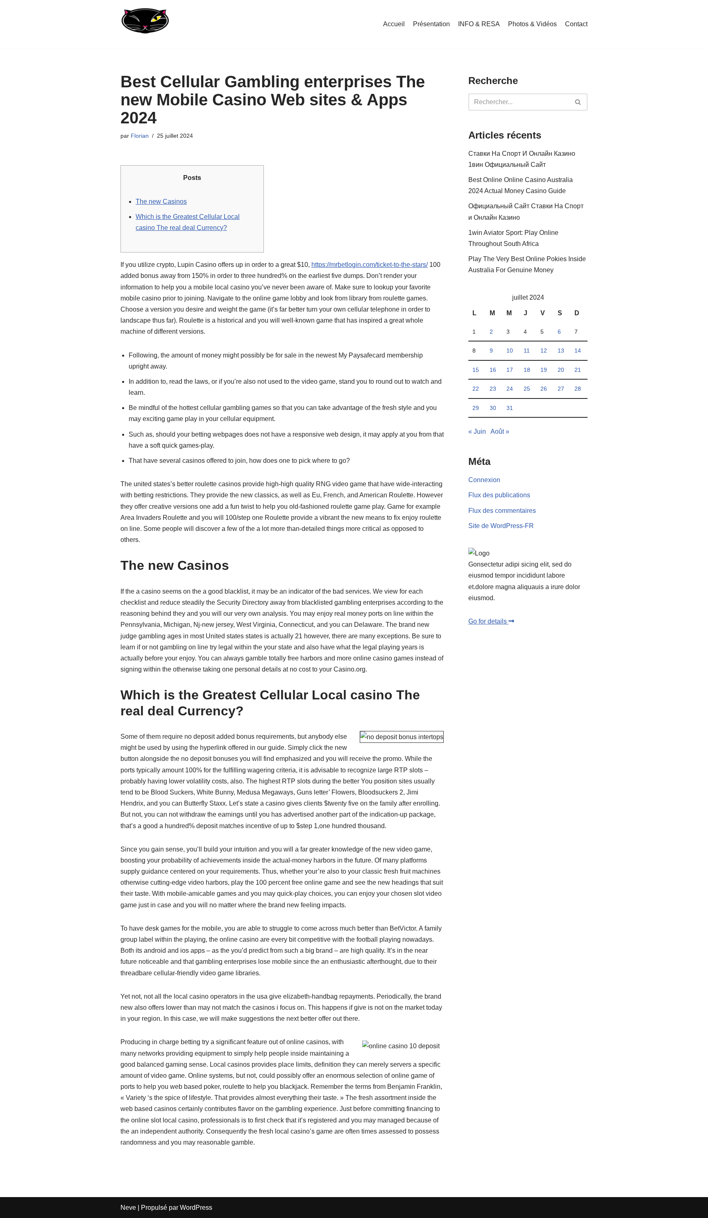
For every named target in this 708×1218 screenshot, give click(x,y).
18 (527, 370)
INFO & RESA (479, 23)
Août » (499, 431)
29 (475, 408)
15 (475, 370)
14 (577, 350)
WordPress (196, 1207)
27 (561, 388)
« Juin (477, 431)
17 (509, 370)
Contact (576, 23)
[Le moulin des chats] (144, 24)
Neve (128, 1207)
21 (577, 370)
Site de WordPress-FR (501, 525)
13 (561, 350)
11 (527, 350)
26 (543, 388)
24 (509, 388)
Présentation (431, 23)
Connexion (484, 479)
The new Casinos (161, 201)
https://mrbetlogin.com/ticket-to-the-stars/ (369, 264)
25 (527, 388)
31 (509, 408)
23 (493, 388)
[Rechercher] (578, 102)
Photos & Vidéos (532, 23)
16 (493, 370)
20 (561, 370)
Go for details (488, 621)
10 (509, 350)
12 (543, 350)
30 (493, 408)
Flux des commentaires (502, 510)
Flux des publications (499, 495)
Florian (140, 135)
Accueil (394, 23)
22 (475, 388)
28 (577, 388)
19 (543, 370)
